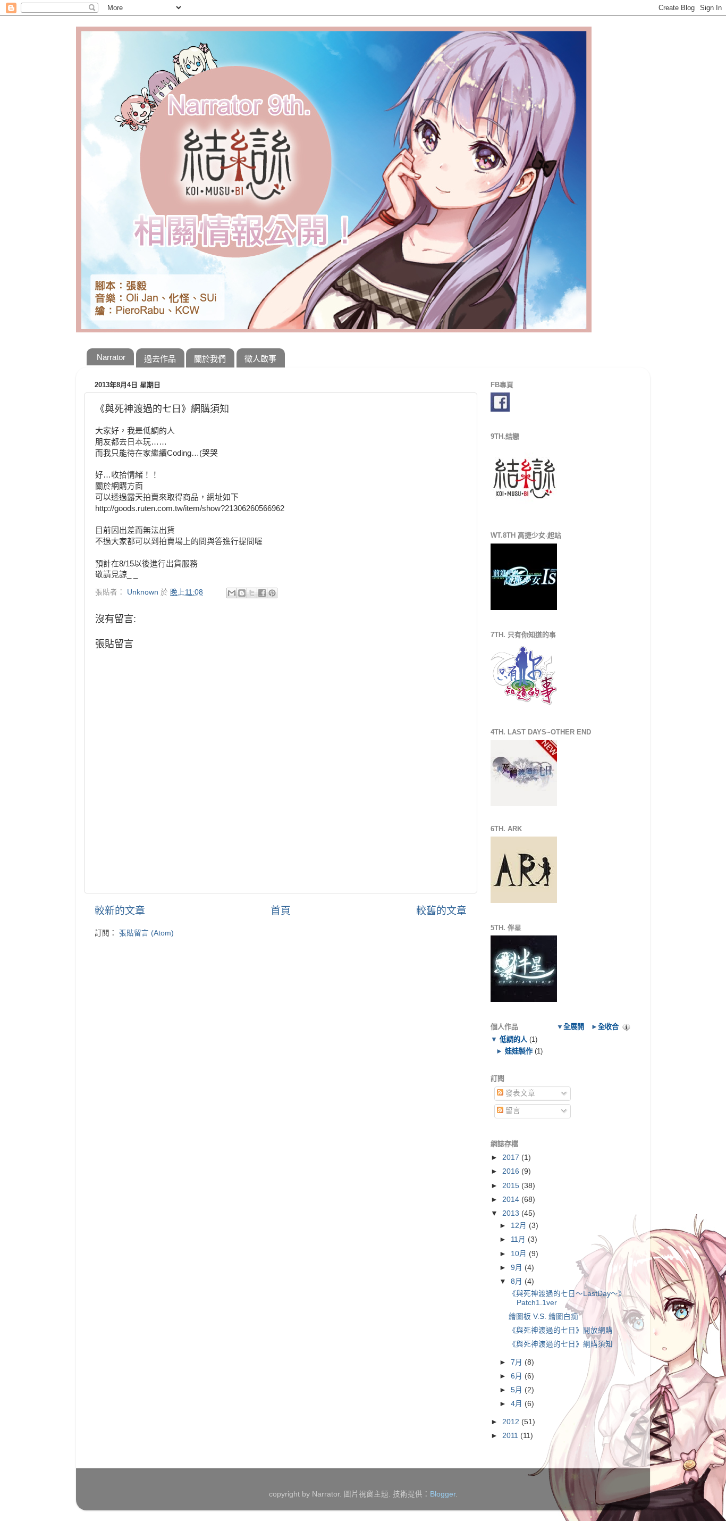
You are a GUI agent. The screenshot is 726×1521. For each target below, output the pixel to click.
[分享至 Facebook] (262, 593)
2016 (511, 1171)
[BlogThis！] (242, 593)
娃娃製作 (519, 1051)
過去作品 (160, 358)
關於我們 (210, 358)
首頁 (281, 910)
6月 (518, 1376)
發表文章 (519, 1093)
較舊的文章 (441, 910)
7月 (518, 1362)
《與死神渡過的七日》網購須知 (561, 1344)
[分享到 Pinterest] (272, 593)
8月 (518, 1281)
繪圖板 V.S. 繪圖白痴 (543, 1317)
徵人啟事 (260, 358)
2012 (511, 1422)
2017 (511, 1157)
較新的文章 (120, 910)
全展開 (573, 1027)
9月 (518, 1268)
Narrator (111, 357)
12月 (520, 1226)
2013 (511, 1213)
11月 (519, 1239)
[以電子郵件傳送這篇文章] (231, 593)
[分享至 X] (252, 593)
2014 (511, 1200)
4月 (518, 1404)
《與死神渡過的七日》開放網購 (561, 1330)
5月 (518, 1390)
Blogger (442, 1494)
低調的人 (513, 1039)
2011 (511, 1436)
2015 (511, 1186)
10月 (520, 1254)
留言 (511, 1111)
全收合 (608, 1027)
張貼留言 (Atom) (146, 933)
